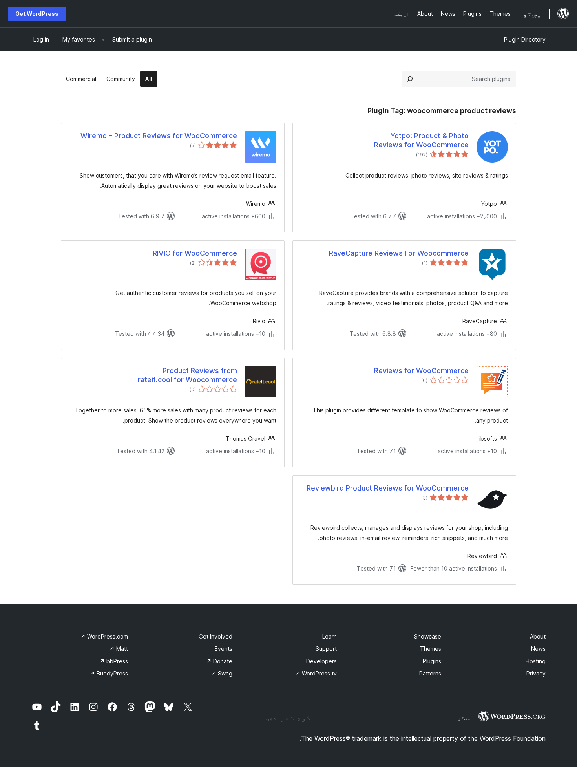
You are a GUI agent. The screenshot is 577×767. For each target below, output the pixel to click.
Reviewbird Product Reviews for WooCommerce (388, 488)
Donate (219, 661)
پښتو (464, 717)
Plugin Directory (525, 39)
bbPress (114, 661)
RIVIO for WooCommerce (195, 253)
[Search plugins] (410, 79)
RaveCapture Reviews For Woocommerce (399, 253)
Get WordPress (36, 13)
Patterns (430, 673)
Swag (221, 673)
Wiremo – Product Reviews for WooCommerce (158, 136)
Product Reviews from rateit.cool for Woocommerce (187, 375)
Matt (119, 648)
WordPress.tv (316, 673)
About (538, 636)
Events (223, 648)
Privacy (536, 673)
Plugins (432, 661)
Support (326, 648)
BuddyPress (109, 673)
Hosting (536, 661)
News (538, 648)
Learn (329, 636)
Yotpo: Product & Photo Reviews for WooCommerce (421, 140)
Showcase (427, 636)
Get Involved (215, 636)
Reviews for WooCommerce (421, 370)
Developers (321, 661)
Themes (430, 648)
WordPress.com (104, 636)
